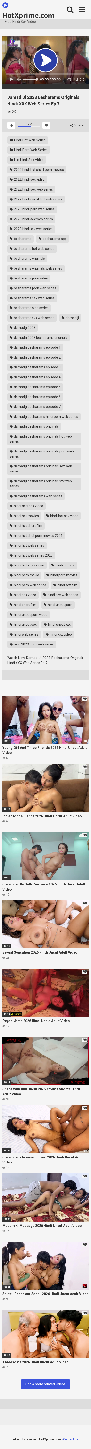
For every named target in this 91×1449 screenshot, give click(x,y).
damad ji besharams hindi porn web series (45, 417)
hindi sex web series (62, 595)
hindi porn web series (29, 585)
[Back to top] (82, 1439)
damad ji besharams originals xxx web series (41, 483)
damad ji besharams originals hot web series (41, 438)
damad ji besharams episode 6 (37, 397)
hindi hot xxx (64, 565)
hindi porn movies (63, 575)
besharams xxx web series (33, 318)
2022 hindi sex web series (33, 189)
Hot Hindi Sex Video (28, 160)
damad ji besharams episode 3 (37, 367)
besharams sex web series (34, 298)
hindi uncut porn (59, 605)
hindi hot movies (26, 516)
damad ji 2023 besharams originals (40, 337)
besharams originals (29, 258)
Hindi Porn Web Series (30, 150)
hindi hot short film (27, 526)
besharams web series (31, 308)
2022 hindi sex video (29, 179)
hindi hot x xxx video (28, 565)
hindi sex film (67, 585)
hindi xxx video (60, 634)
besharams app (54, 239)
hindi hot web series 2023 (33, 555)
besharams (22, 239)
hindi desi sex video (28, 506)
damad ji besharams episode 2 (37, 357)
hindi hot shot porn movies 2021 (38, 536)
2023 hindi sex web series (33, 219)
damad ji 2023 (24, 328)
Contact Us (70, 1439)
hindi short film (24, 605)
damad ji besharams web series (37, 496)
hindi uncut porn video (30, 615)
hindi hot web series (28, 545)
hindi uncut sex (25, 624)
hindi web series (25, 634)
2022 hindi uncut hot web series (37, 199)
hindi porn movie (26, 575)
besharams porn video (30, 278)
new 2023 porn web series (33, 644)
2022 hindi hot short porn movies (38, 170)
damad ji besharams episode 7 (37, 407)
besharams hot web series (33, 249)
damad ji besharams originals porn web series (42, 453)
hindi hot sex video (64, 516)
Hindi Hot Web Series (29, 140)
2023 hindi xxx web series (33, 229)
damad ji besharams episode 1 (37, 347)
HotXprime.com (28, 15)
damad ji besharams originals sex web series (41, 468)
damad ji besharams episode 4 (37, 377)
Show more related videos (45, 1384)
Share (79, 125)
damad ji (72, 318)
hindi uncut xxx (59, 624)
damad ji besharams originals (36, 426)
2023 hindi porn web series (34, 209)
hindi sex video (24, 595)
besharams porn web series (34, 288)
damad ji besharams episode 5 (37, 387)
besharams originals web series (37, 268)
